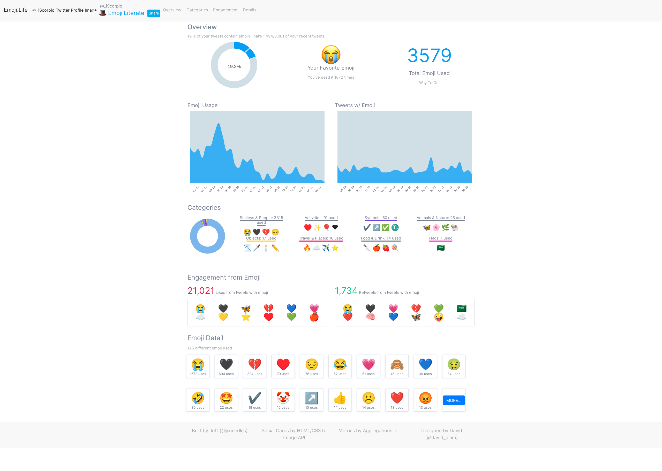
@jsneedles (233, 430)
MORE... (453, 400)
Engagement (225, 9)
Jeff (213, 430)
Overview (172, 9)
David (456, 430)
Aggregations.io (380, 430)
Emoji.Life (16, 10)
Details (249, 9)
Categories (197, 9)
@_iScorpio (111, 6)
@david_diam (441, 437)
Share (154, 13)
